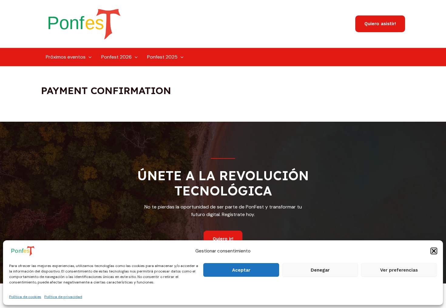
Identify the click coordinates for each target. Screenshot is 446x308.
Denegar (320, 270)
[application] (89, 57)
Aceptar (241, 270)
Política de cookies (25, 296)
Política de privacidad (63, 296)
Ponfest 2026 (116, 57)
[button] (434, 251)
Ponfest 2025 (162, 57)
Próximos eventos (66, 57)
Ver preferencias (399, 270)
